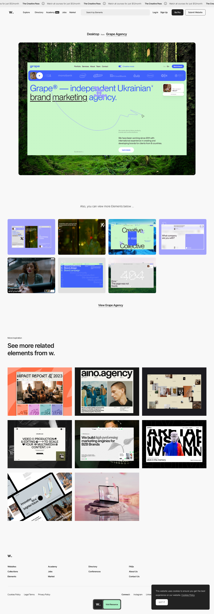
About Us (133, 571)
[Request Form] (183, 237)
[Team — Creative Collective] (132, 237)
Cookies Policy (14, 594)
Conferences (95, 571)
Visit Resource (112, 604)
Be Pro (178, 12)
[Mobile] (31, 237)
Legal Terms (29, 594)
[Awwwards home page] (98, 604)
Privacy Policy (44, 594)
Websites (12, 566)
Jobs (64, 12)
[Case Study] (31, 275)
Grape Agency (116, 34)
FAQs (131, 566)
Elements (12, 576)
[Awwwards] (11, 12)
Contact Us (134, 576)
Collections (13, 571)
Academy (52, 12)
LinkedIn (149, 594)
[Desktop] (40, 391)
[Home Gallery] (174, 391)
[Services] (82, 275)
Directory (39, 12)
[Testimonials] (82, 237)
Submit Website (195, 12)
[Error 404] (132, 275)
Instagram (138, 594)
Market (72, 12)
